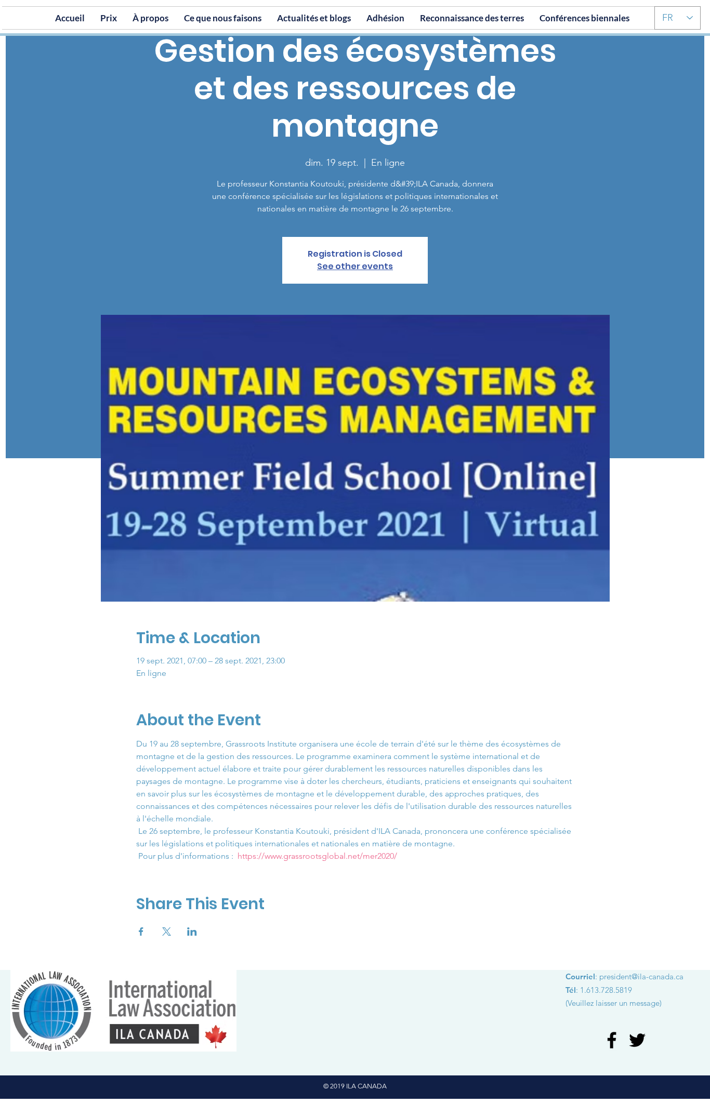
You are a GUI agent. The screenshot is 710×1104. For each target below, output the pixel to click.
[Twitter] (637, 1040)
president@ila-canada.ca (641, 976)
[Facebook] (612, 1040)
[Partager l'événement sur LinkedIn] (192, 931)
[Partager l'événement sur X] (167, 931)
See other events (355, 266)
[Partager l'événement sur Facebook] (141, 931)
